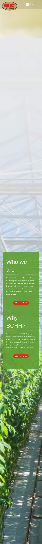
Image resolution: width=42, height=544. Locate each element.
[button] (21, 303)
